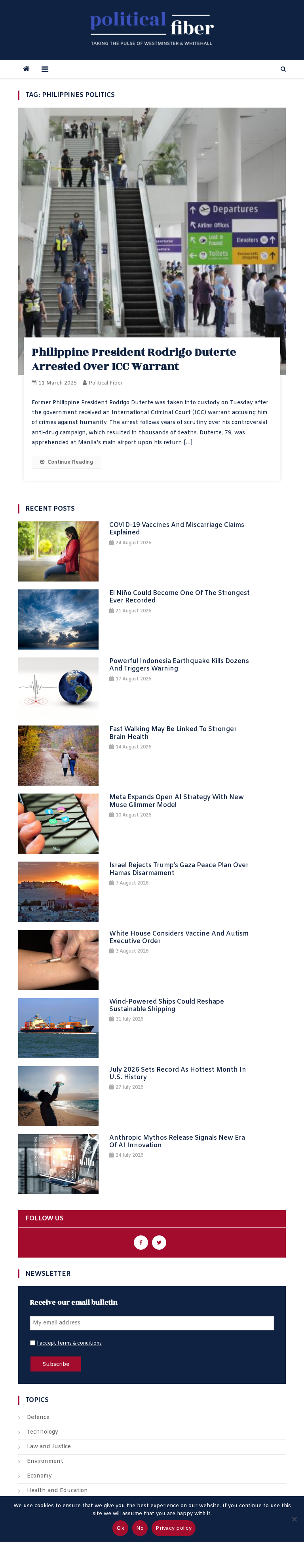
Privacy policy (174, 1528)
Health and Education (57, 1491)
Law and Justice (49, 1447)
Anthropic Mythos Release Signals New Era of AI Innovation (177, 1141)
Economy (39, 1476)
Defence (38, 1417)
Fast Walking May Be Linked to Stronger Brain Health (173, 733)
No (140, 1528)
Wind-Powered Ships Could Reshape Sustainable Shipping (166, 1005)
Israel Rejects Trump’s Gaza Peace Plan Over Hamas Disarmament (179, 869)
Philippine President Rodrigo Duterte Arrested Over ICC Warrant (134, 359)
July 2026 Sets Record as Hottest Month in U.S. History (177, 1073)
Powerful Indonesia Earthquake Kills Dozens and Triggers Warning (179, 664)
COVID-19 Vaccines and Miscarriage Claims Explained (176, 528)
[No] (294, 1519)
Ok (120, 1528)
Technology (42, 1432)
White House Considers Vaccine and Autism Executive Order (179, 937)
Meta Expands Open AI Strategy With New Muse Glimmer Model (176, 801)
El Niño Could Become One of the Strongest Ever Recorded (179, 596)
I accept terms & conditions (69, 1343)
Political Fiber (106, 383)
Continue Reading (70, 462)
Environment (45, 1461)
